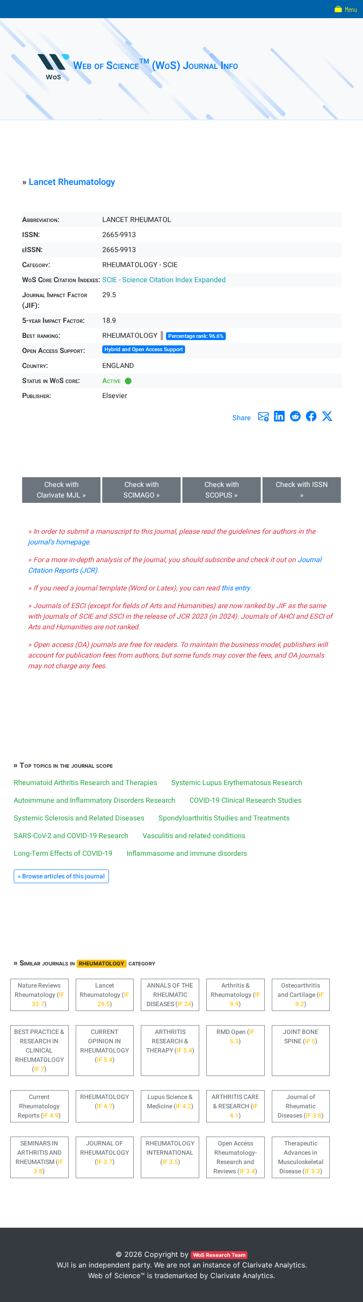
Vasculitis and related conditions (194, 836)
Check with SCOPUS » (222, 490)
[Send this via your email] (263, 416)
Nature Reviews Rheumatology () (39, 995)
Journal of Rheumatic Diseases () (301, 1106)
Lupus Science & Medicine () (170, 1101)
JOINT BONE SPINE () (300, 1036)
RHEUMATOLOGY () (104, 1101)
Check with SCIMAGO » (142, 490)
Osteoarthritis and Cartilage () (301, 995)
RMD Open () (235, 1036)
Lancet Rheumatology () (104, 995)
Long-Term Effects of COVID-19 (63, 853)
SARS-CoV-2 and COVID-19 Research (71, 836)
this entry (235, 588)
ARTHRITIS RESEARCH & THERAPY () (170, 1041)
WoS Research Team (219, 1255)
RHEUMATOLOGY (101, 963)
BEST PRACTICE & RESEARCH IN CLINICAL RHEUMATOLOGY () (39, 1050)
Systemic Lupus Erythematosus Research (236, 782)
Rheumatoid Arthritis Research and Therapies (85, 782)
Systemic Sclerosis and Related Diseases (79, 818)
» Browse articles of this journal (61, 876)
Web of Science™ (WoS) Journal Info (155, 65)
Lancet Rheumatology (72, 182)
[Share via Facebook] (311, 416)
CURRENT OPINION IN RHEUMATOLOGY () (104, 1046)
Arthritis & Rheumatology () (235, 995)
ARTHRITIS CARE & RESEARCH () (235, 1106)
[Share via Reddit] (295, 416)
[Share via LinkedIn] (279, 416)
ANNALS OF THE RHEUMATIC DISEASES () (170, 995)
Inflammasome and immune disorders (187, 853)
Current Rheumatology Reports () (39, 1106)
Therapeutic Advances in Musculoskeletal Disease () (301, 1157)
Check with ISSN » (302, 490)
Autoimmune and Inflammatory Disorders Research (94, 800)
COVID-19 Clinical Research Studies (245, 800)
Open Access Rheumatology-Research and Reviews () (235, 1157)
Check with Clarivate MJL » (61, 490)
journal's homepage (58, 542)
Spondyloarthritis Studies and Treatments (224, 818)
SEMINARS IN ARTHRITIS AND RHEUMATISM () (39, 1157)
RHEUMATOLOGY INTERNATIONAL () (170, 1153)
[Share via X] (327, 416)
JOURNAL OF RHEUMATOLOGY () (104, 1153)
